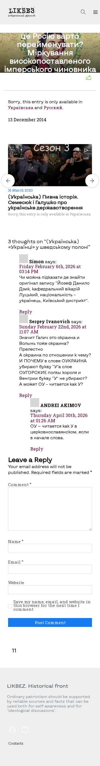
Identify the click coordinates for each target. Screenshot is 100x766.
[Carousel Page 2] (48, 143)
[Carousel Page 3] (51, 143)
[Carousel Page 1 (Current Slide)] (45, 143)
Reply (25, 312)
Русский (53, 107)
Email (15, 562)
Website (16, 582)
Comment (19, 484)
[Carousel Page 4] (55, 143)
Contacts (15, 743)
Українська (20, 107)
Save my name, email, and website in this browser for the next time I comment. (52, 605)
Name (15, 541)
